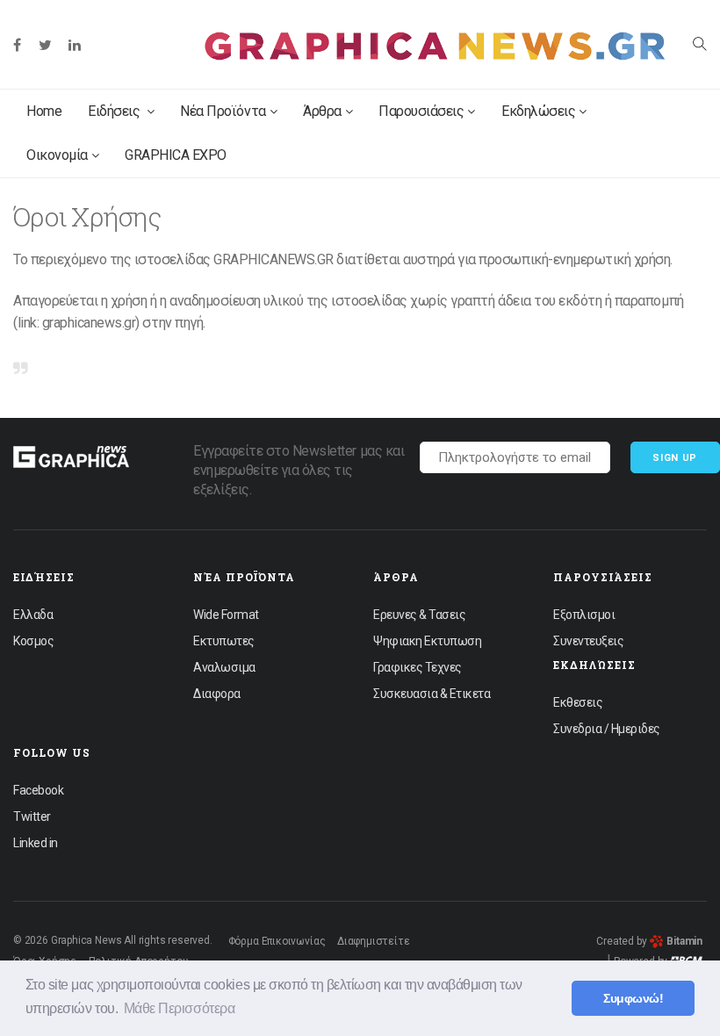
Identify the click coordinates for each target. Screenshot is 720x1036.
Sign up (674, 458)
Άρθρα (322, 111)
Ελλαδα (33, 615)
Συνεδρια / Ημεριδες (606, 729)
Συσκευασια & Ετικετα (431, 694)
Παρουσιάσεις (421, 111)
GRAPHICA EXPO (176, 155)
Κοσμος (33, 641)
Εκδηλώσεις (538, 111)
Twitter (32, 816)
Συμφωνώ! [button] (633, 998)
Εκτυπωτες (224, 641)
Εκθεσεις (577, 702)
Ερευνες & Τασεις (419, 615)
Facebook (38, 790)
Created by (649, 941)
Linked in (35, 843)
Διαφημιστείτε (373, 941)
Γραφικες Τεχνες (417, 667)
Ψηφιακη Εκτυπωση (427, 641)
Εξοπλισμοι (584, 615)
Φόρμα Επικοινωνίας (277, 941)
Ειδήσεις (115, 111)
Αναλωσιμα (224, 667)
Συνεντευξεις (588, 641)
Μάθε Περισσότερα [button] (179, 1008)
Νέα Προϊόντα (222, 111)
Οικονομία (57, 155)
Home (43, 111)
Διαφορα (217, 694)
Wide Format (226, 615)
